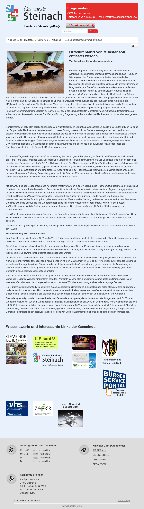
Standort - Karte (28, 492)
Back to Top (124, 500)
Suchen (93, 31)
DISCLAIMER (99, 459)
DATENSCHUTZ (101, 454)
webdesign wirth (73, 505)
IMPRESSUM (99, 450)
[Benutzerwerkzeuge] (134, 46)
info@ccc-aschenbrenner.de (121, 17)
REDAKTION (99, 464)
